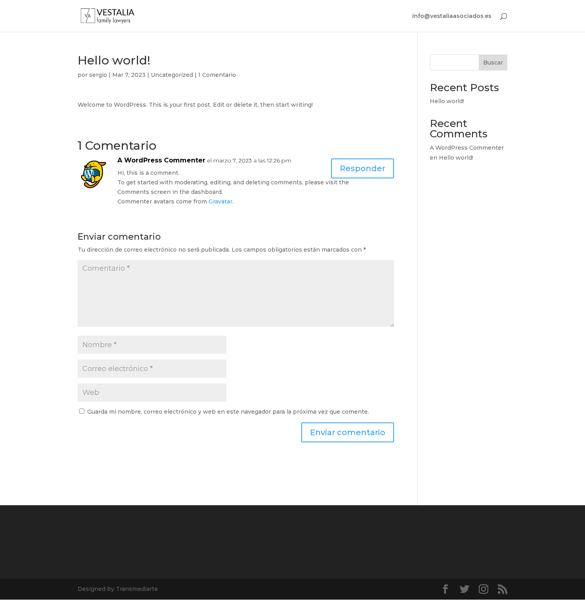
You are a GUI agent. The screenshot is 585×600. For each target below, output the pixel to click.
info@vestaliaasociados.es (451, 16)
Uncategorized (172, 74)
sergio (98, 74)
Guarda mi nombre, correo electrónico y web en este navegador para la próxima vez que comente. (228, 411)
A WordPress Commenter (161, 160)
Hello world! (447, 101)
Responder (362, 168)
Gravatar (220, 201)
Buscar (493, 62)
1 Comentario (217, 74)
